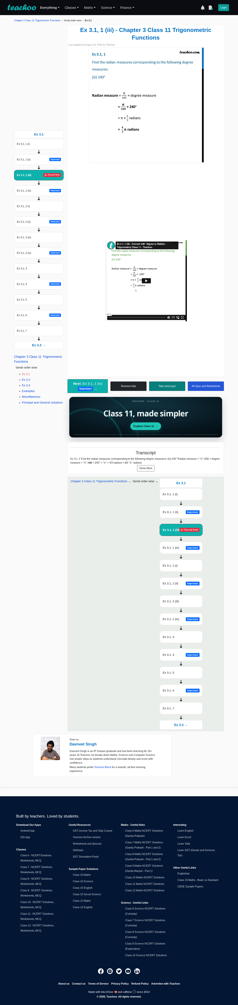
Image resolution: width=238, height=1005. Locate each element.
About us (63, 983)
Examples (28, 391)
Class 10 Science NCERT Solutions (146, 955)
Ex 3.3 (26, 385)
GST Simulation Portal (86, 856)
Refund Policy (140, 983)
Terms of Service (98, 983)
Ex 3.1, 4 (38, 284)
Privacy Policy (120, 983)
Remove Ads (128, 386)
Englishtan (183, 873)
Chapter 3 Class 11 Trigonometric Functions (37, 20)
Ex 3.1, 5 (22, 299)
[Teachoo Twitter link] (119, 971)
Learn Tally (183, 843)
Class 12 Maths (82, 900)
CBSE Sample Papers (190, 886)
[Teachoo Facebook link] (101, 971)
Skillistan (78, 850)
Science (106, 7)
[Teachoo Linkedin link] (137, 971)
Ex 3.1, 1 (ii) (38, 159)
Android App (27, 830)
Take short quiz (167, 386)
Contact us (78, 983)
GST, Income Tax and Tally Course (92, 830)
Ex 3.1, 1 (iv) (38, 190)
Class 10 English (82, 887)
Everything (48, 7)
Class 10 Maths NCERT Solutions (144, 877)
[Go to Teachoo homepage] (21, 7)
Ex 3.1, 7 (22, 330)
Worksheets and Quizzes (87, 843)
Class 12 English (82, 907)
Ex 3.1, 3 (22, 268)
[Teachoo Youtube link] (128, 971)
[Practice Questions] (210, 8)
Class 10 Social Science (87, 894)
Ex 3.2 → (39, 345)
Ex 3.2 (26, 379)
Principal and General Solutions (42, 402)
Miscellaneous (31, 396)
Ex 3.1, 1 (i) (23, 144)
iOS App (25, 837)
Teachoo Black (102, 767)
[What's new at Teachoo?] (203, 8)
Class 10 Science (83, 881)
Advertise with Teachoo (165, 983)
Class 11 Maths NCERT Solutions (144, 884)
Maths (88, 7)
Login (223, 7)
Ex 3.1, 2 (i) (23, 206)
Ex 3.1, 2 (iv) (38, 253)
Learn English (185, 830)
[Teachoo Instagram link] (110, 971)
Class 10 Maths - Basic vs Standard (197, 880)
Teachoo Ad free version (87, 837)
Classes (70, 7)
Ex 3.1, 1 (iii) (38, 175)
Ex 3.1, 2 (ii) (38, 221)
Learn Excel (184, 837)
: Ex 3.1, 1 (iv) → (87, 386)
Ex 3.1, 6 (38, 315)
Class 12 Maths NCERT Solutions (144, 890)
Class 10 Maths (82, 874)
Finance (125, 7)
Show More (145, 468)
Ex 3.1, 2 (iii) (24, 237)
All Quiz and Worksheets (206, 386)
